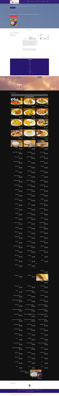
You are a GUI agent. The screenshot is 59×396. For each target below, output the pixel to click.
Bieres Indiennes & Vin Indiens (44, 95)
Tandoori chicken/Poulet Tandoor (21, 94)
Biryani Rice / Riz (29, 95)
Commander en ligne (14, 16)
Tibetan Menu (36, 95)
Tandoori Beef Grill (16, 32)
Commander (45, 38)
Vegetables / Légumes (24, 95)
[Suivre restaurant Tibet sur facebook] (29, 385)
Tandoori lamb (37, 94)
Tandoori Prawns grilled (28, 94)
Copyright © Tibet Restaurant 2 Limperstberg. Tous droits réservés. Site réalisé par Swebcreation (22, 394)
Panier (47, 1)
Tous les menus (12, 32)
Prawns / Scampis (42, 94)
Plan (40, 1)
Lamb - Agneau (20, 95)
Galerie (37, 1)
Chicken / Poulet (13, 95)
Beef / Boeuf (16, 95)
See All (12, 94)
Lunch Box (33, 96)
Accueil (28, 1)
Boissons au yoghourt (27, 96)
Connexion (43, 1)
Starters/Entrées (15, 94)
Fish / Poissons (45, 94)
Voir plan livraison (13, 7)
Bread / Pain (33, 95)
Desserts (40, 95)
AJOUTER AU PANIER (33, 38)
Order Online (32, 1)
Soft (30, 96)
